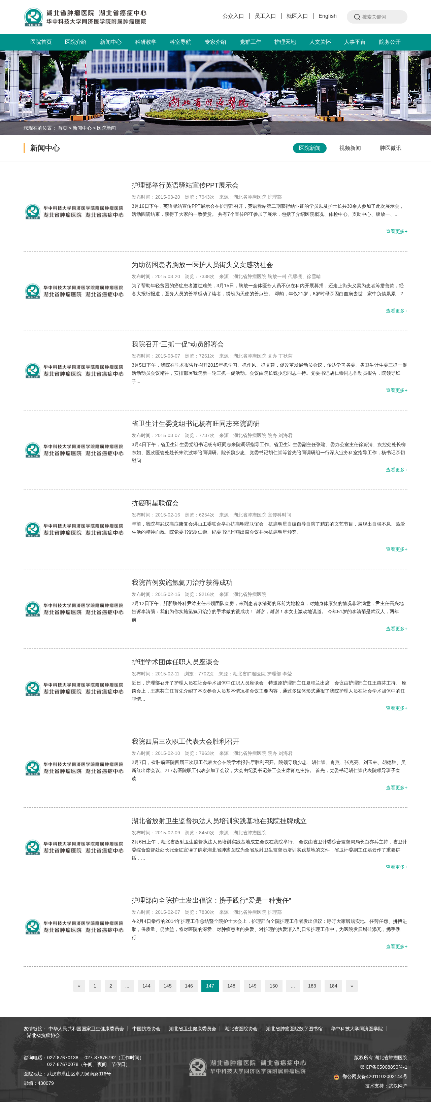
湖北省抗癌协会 (43, 1035)
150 (274, 986)
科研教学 (146, 42)
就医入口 (297, 16)
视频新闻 (350, 148)
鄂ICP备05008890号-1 (383, 1067)
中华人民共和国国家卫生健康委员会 (86, 1028)
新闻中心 (111, 42)
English (328, 16)
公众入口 (233, 16)
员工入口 (265, 16)
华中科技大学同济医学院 (357, 1028)
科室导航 (180, 42)
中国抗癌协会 (146, 1028)
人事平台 (355, 42)
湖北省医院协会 (241, 1028)
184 (333, 986)
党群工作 (250, 42)
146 (189, 986)
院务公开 (390, 42)
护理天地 (285, 42)
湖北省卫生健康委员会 (192, 1028)
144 (146, 986)
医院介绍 (76, 42)
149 (252, 986)
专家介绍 (215, 42)
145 (168, 986)
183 (312, 986)
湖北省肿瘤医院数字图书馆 (294, 1028)
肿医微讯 (390, 148)
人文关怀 (320, 42)
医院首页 (41, 42)
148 (231, 986)
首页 (62, 128)
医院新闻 (106, 128)
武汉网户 (398, 1086)
